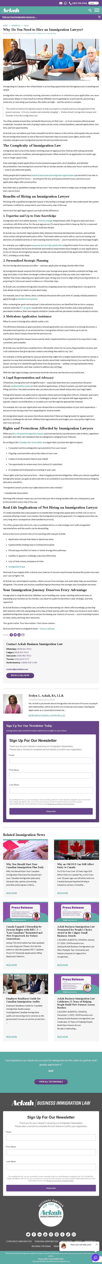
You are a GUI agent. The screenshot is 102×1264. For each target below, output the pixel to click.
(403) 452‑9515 (21, 652)
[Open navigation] (96, 10)
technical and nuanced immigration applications (52, 175)
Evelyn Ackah (30, 33)
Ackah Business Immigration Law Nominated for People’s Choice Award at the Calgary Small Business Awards (76, 931)
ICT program (26, 307)
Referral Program (41, 1246)
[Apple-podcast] (57, 1235)
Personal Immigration (46, 1241)
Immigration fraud (16, 566)
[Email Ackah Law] (61, 3)
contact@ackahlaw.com (17, 669)
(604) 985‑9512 (24, 655)
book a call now (47, 628)
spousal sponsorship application (47, 245)
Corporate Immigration (19, 1241)
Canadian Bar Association (30, 442)
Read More (11, 893)
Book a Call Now (20, 675)
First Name (14, 770)
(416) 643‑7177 (22, 659)
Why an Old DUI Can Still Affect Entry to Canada (75, 866)
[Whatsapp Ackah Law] (65, 3)
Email (11, 755)
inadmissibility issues (20, 386)
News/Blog (15, 25)
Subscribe (51, 811)
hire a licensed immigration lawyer (27, 433)
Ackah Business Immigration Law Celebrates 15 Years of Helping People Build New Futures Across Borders (76, 1003)
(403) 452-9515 (24, 649)
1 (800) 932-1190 (29, 662)
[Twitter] (28, 1235)
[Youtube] (45, 1235)
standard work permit (27, 299)
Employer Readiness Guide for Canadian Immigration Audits (23, 1000)
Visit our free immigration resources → (19, 17)
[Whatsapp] (73, 1235)
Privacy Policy (43, 1259)
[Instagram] (51, 1235)
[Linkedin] (40, 1235)
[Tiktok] (68, 1235)
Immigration (52, 33)
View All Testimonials (51, 1082)
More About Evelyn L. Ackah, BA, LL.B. (47, 715)
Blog (26, 25)
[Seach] (90, 11)
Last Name (14, 785)
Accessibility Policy (57, 1259)
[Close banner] (99, 17)
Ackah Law (40, 33)
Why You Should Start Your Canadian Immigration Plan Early (25, 866)
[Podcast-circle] (62, 1235)
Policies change (45, 220)
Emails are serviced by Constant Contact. (61, 804)
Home (5, 25)
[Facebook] (34, 1235)
